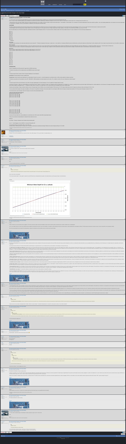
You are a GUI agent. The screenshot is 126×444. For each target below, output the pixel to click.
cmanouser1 (2, 421)
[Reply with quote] (124, 17)
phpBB (60, 437)
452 (3, 331)
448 (3, 135)
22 (3, 18)
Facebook (10, 273)
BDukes (2, 157)
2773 (3, 158)
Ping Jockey (2, 17)
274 (3, 296)
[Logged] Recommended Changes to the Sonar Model (12, 12)
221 (3, 422)
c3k (1, 330)
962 (3, 337)
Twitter (10, 231)
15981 (4, 221)
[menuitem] (6, 9)
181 (3, 343)
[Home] (42, 2)
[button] (124, 15)
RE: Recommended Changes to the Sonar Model (17, 130)
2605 (3, 140)
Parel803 (2, 336)
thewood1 (2, 283)
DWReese (2, 139)
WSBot (2, 342)
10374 (4, 284)
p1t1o (2, 295)
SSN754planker (3, 134)
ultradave (2, 151)
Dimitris (2, 220)
